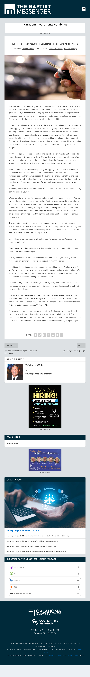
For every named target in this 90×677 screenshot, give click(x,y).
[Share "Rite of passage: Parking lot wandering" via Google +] (44, 335)
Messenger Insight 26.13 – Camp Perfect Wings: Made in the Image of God (32, 541)
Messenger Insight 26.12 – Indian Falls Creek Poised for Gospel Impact (31, 546)
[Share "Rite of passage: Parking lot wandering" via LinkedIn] (53, 335)
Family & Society (56, 48)
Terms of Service (72, 655)
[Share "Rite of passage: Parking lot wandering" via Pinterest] (48, 335)
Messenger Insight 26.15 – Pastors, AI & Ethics (23, 531)
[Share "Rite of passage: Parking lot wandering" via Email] (57, 335)
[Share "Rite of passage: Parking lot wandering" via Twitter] (40, 335)
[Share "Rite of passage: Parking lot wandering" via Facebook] (35, 335)
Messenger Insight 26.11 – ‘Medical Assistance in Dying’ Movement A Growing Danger (36, 551)
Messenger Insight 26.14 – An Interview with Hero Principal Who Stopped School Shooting (38, 536)
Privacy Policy (55, 655)
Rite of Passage (70, 48)
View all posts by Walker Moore (38, 374)
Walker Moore (28, 48)
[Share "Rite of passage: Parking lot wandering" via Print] (62, 335)
